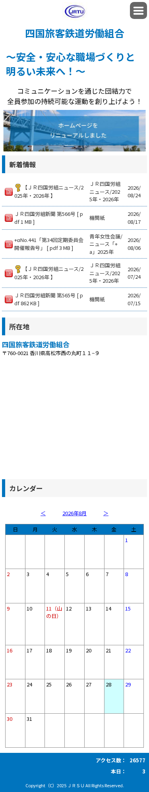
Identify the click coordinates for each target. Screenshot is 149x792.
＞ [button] (105, 513)
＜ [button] (43, 513)
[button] (138, 10)
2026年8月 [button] (74, 513)
